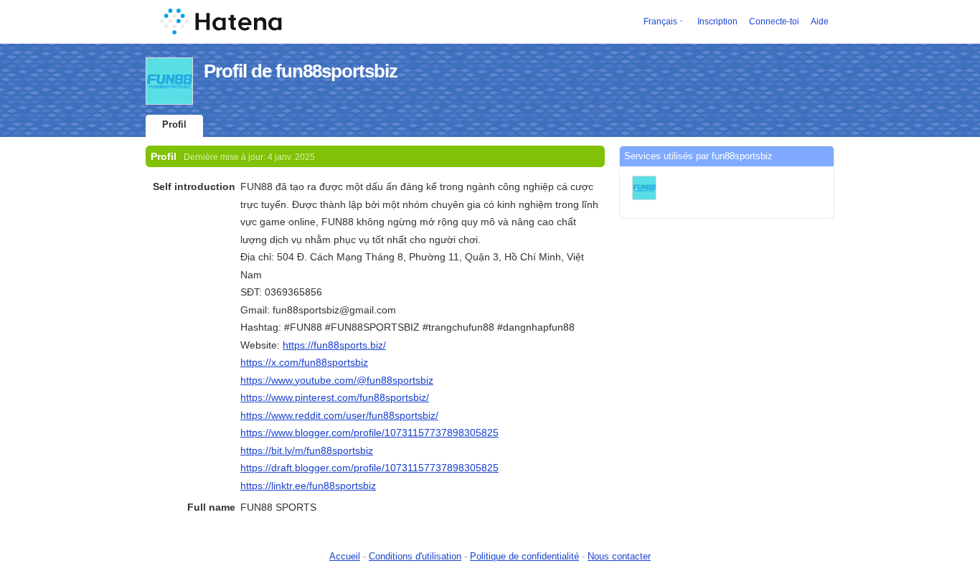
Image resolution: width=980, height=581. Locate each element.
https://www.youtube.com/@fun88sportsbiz (336, 380)
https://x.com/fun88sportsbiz (304, 362)
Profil (174, 124)
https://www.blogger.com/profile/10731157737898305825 (369, 432)
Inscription (717, 21)
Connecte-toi (774, 21)
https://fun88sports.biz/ (334, 345)
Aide (820, 21)
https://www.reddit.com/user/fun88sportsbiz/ (339, 415)
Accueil (344, 556)
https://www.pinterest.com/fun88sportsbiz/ (334, 397)
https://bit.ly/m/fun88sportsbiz (306, 450)
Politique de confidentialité (524, 556)
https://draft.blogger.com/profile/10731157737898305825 (369, 467)
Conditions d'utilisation (415, 556)
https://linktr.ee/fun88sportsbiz (308, 485)
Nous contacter (619, 556)
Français (660, 21)
